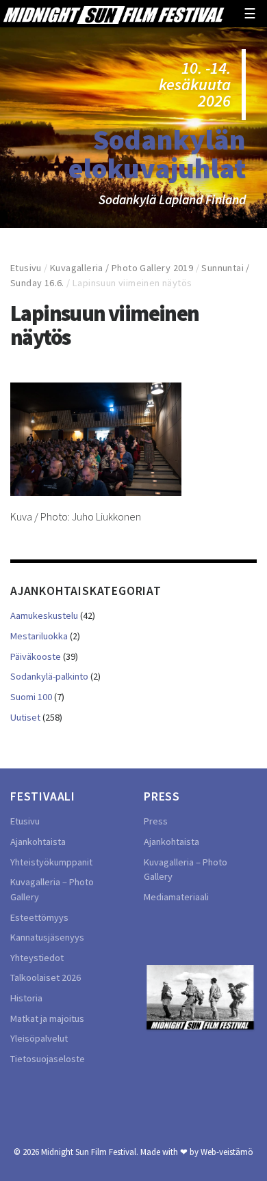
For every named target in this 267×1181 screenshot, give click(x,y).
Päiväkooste (35, 656)
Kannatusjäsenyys (47, 937)
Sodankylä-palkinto (49, 676)
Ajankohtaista (38, 841)
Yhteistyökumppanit (51, 862)
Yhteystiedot (37, 957)
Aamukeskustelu (44, 615)
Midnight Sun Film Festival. (89, 1151)
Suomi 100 (31, 697)
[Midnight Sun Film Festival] (113, 13)
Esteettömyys (39, 917)
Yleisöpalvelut (39, 1038)
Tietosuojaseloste (47, 1059)
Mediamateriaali (176, 897)
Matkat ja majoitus (47, 1018)
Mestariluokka (39, 636)
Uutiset (25, 717)
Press (156, 821)
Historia (26, 998)
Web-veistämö (227, 1151)
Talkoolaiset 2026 (45, 977)
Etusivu (26, 268)
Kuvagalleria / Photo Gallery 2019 (121, 268)
